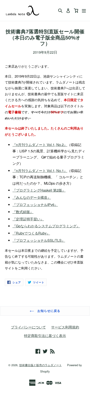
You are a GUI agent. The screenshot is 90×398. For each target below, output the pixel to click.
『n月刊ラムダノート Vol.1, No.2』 (39, 144)
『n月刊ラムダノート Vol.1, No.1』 (39, 170)
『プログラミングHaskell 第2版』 (39, 190)
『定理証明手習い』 (28, 218)
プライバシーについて (28, 327)
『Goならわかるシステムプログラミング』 (46, 225)
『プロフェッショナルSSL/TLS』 (38, 240)
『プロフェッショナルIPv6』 (35, 204)
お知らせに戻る (48, 311)
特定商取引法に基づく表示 (45, 335)
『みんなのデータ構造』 (31, 197)
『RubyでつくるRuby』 (31, 233)
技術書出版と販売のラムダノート (40, 365)
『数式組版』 (22, 211)
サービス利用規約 (65, 327)
